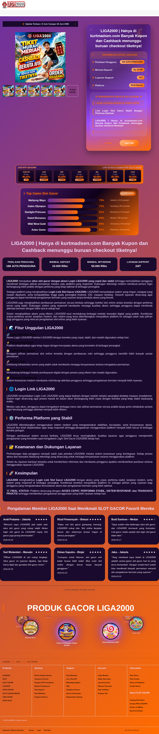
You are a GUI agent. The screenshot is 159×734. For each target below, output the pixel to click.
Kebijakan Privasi (73, 690)
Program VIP (103, 693)
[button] (79, 12)
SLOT (5, 679)
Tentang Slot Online (137, 700)
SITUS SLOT (7, 700)
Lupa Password (104, 682)
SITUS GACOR (8, 690)
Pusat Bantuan (71, 675)
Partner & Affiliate (136, 707)
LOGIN (107, 143)
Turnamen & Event (41, 679)
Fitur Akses (134, 675)
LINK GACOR (7, 697)
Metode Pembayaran (42, 686)
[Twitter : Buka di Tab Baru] (146, 730)
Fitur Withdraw (39, 693)
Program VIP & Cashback (44, 682)
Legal (39, 730)
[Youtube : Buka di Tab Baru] (155, 730)
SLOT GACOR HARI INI (11, 693)
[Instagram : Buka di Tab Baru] (150, 730)
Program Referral (41, 697)
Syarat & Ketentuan (73, 693)
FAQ (67, 686)
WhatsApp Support (73, 682)
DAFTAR (129, 143)
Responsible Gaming (74, 697)
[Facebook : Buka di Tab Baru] (142, 730)
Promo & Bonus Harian (43, 675)
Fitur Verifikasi (103, 690)
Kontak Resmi (135, 686)
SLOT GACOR (8, 682)
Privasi (31, 730)
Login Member (103, 675)
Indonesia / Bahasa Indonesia (13, 730)
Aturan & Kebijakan (137, 682)
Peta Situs (47, 730)
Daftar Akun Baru (104, 679)
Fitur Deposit (39, 690)
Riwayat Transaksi (105, 686)
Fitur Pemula (134, 679)
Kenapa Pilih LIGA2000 (138, 704)
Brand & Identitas (136, 711)
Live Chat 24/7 (71, 679)
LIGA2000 (12, 281)
